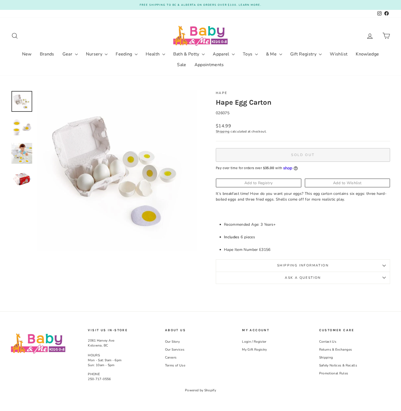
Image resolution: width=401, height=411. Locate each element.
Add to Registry (258, 183)
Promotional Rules (333, 373)
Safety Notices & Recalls (338, 365)
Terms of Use (175, 365)
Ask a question (303, 277)
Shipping (223, 131)
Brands (47, 54)
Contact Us (328, 341)
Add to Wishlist (347, 183)
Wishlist (339, 54)
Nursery (95, 54)
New (27, 54)
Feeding (124, 54)
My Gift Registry (254, 349)
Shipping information (303, 265)
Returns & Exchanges (335, 349)
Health (153, 54)
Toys (248, 54)
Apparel (222, 54)
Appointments (209, 65)
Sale (181, 65)
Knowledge (367, 54)
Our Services (174, 349)
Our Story (172, 341)
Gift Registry (304, 54)
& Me (272, 54)
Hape (222, 93)
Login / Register (254, 341)
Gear (68, 54)
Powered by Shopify (200, 390)
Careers (170, 357)
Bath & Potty (187, 54)
